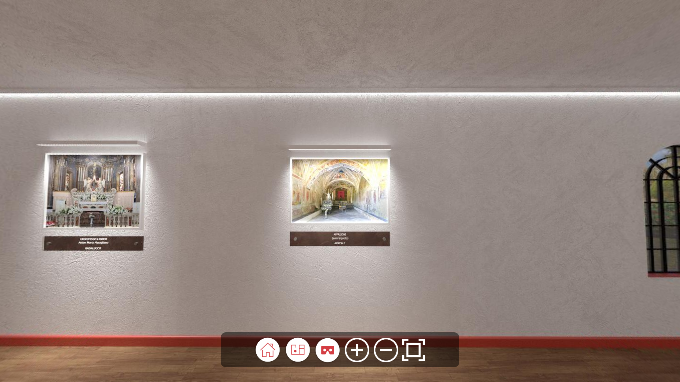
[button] (268, 350)
